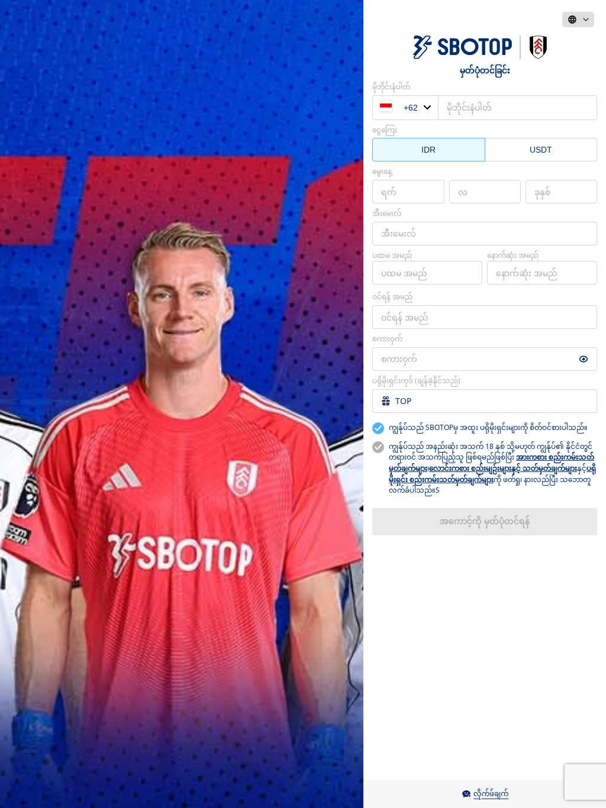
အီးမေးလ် (387, 213)
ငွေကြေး (384, 130)
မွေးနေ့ (382, 171)
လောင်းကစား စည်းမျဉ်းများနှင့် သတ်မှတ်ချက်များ (503, 468)
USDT (541, 149)
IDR (428, 149)
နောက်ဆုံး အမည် (513, 255)
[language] (578, 19)
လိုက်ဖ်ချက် (490, 793)
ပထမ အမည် (392, 255)
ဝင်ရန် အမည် (392, 297)
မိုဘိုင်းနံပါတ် (391, 87)
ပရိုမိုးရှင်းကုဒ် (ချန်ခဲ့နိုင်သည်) (416, 381)
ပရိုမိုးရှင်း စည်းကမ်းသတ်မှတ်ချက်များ (492, 473)
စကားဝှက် (387, 339)
